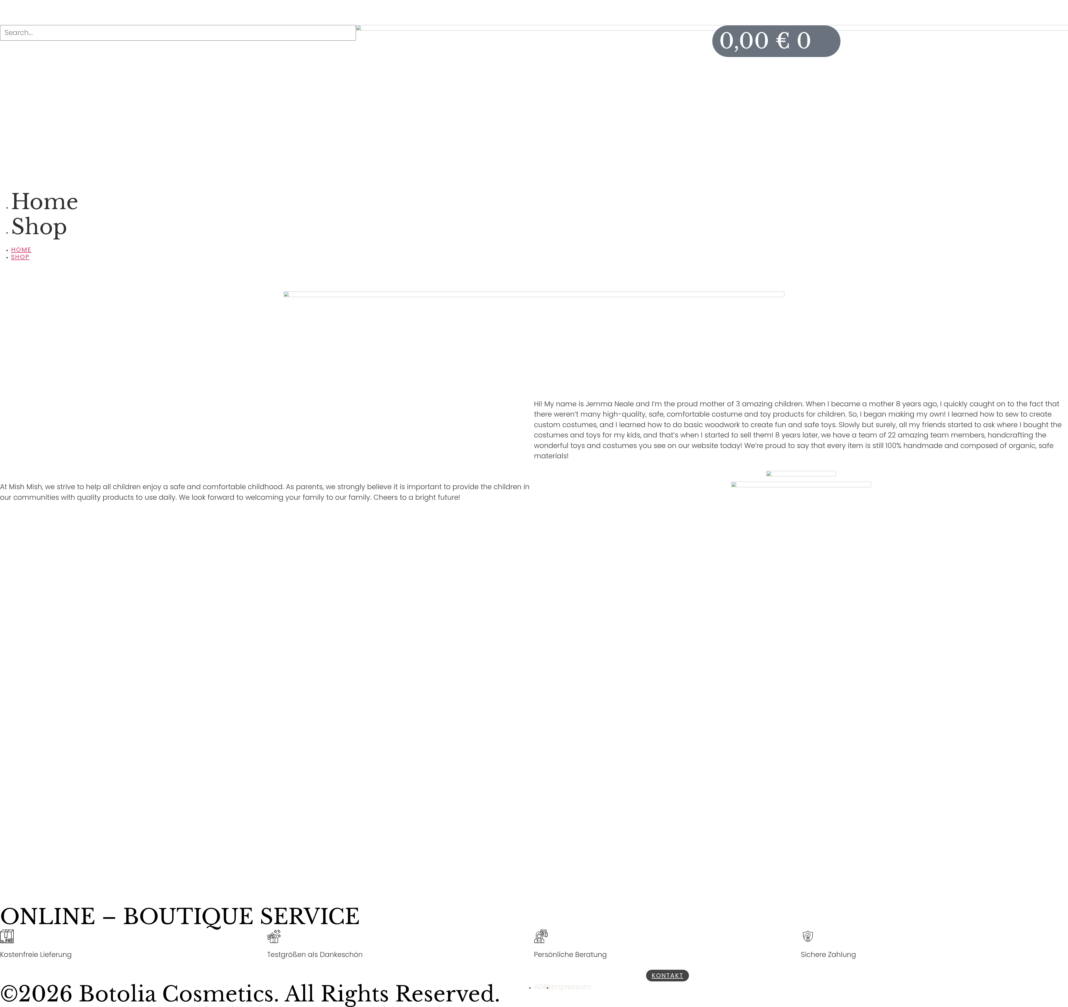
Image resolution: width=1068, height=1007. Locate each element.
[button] (534, 242)
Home (44, 202)
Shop (39, 227)
